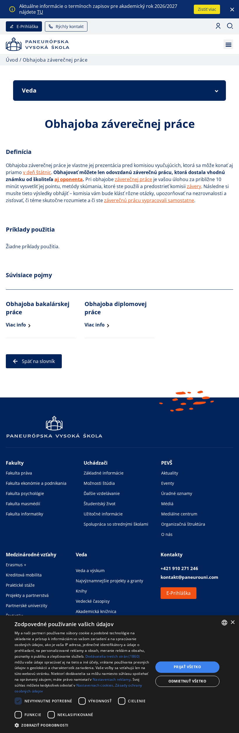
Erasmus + (16, 564)
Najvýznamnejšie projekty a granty (109, 580)
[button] (228, 44)
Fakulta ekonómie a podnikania (36, 483)
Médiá (167, 503)
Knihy (81, 591)
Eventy (167, 483)
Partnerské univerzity (26, 605)
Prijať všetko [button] (187, 666)
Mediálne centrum (179, 514)
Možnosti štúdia (99, 483)
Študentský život (99, 503)
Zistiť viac (207, 9)
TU (40, 12)
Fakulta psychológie (25, 493)
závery (194, 186)
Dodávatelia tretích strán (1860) (112, 656)
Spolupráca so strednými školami (116, 524)
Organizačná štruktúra (183, 524)
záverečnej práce (133, 179)
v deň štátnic (37, 172)
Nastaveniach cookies (94, 685)
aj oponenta (69, 179)
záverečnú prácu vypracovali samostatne (149, 200)
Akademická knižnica (96, 611)
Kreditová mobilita (24, 575)
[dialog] (119, 674)
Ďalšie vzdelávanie (102, 493)
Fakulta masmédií (23, 503)
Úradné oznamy (176, 493)
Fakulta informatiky (24, 514)
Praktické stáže (20, 585)
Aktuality (169, 473)
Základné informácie (104, 473)
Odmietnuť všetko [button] (187, 681)
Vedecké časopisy (93, 601)
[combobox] (224, 623)
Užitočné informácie (103, 514)
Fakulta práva (19, 473)
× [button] (232, 622)
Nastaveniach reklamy (112, 679)
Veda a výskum (90, 570)
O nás (167, 534)
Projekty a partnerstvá (27, 595)
